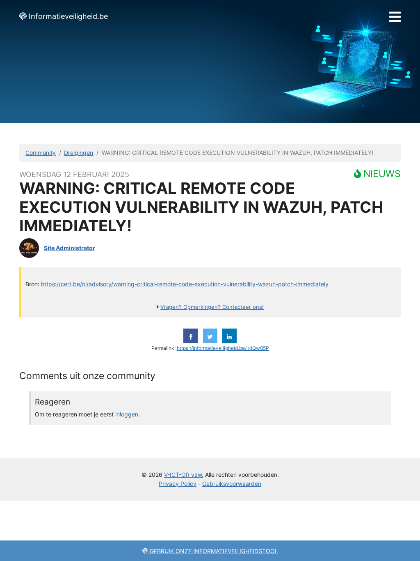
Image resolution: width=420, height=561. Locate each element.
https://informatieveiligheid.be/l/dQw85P (223, 348)
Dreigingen (78, 152)
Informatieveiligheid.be (68, 16)
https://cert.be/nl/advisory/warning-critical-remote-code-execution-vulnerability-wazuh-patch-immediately (185, 283)
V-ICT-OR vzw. (183, 474)
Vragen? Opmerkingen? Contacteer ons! (212, 307)
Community (40, 152)
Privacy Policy (177, 483)
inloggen (126, 414)
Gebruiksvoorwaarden (231, 483)
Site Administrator (69, 247)
